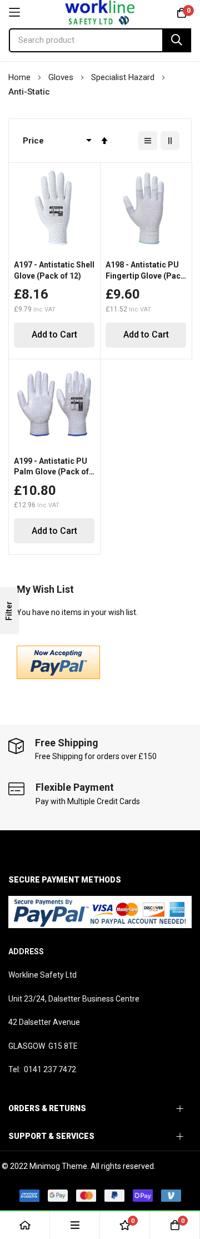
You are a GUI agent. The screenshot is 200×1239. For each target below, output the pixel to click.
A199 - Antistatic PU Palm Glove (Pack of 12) (51, 467)
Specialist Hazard (124, 77)
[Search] (176, 40)
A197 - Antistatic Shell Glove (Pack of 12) (54, 270)
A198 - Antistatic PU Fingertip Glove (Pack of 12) (145, 270)
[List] (147, 140)
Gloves (62, 77)
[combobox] (100, 40)
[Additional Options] (58, 676)
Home (20, 77)
